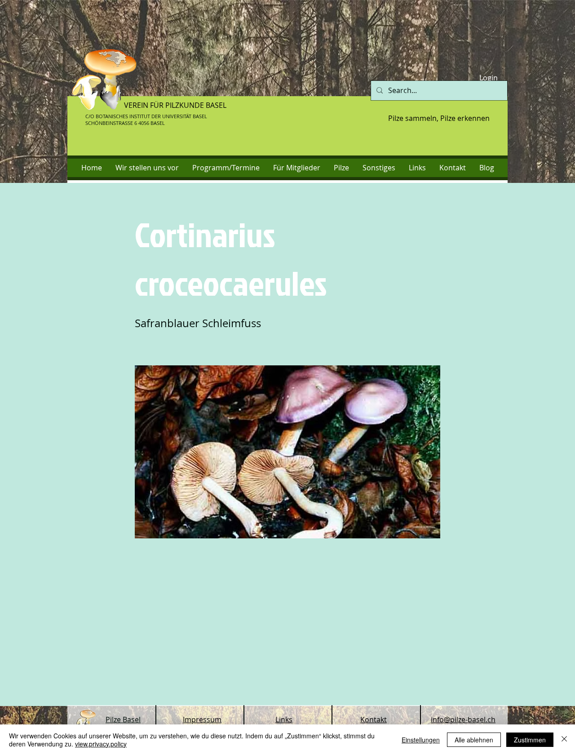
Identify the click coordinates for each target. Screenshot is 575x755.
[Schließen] (564, 740)
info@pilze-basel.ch (463, 719)
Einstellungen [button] (421, 739)
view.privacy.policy (101, 743)
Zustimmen (530, 739)
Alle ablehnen (474, 739)
